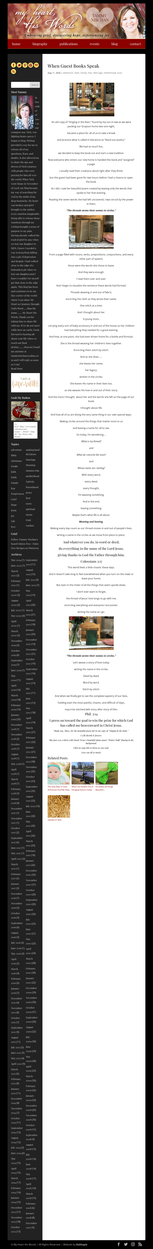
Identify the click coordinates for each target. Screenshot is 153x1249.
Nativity (30, 481)
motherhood (110, 72)
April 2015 (16, 1063)
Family (84, 72)
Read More (17, 368)
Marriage (97, 72)
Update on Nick (54, 819)
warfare (30, 525)
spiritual (30, 509)
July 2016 (15, 942)
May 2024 (16, 560)
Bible (14, 455)
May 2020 (16, 615)
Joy (12, 515)
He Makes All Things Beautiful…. (104, 788)
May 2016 (16, 953)
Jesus (13, 510)
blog (114, 44)
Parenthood (32, 487)
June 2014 (16, 1153)
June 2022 (16, 565)
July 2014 (15, 1147)
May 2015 (16, 1058)
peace (29, 492)
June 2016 (16, 948)
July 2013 (30, 579)
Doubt (14, 466)
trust (119, 72)
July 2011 (30, 806)
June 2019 (16, 670)
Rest (28, 498)
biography (40, 44)
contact (135, 44)
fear (90, 72)
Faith (76, 72)
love (13, 526)
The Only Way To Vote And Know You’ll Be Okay (59, 788)
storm (29, 514)
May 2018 (16, 763)
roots (29, 503)
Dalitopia (81, 1244)
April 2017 (16, 858)
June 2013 (31, 585)
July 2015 (15, 1047)
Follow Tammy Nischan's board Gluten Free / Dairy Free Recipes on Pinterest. (25, 544)
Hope (14, 504)
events (94, 44)
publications (69, 44)
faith (13, 471)
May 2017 (16, 853)
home (16, 44)
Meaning (30, 465)
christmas (16, 460)
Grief (13, 499)
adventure (68, 72)
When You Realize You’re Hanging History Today (82, 788)
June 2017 (16, 847)
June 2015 (16, 1052)
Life (13, 521)
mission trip (32, 470)
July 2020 (16, 610)
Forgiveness (17, 493)
